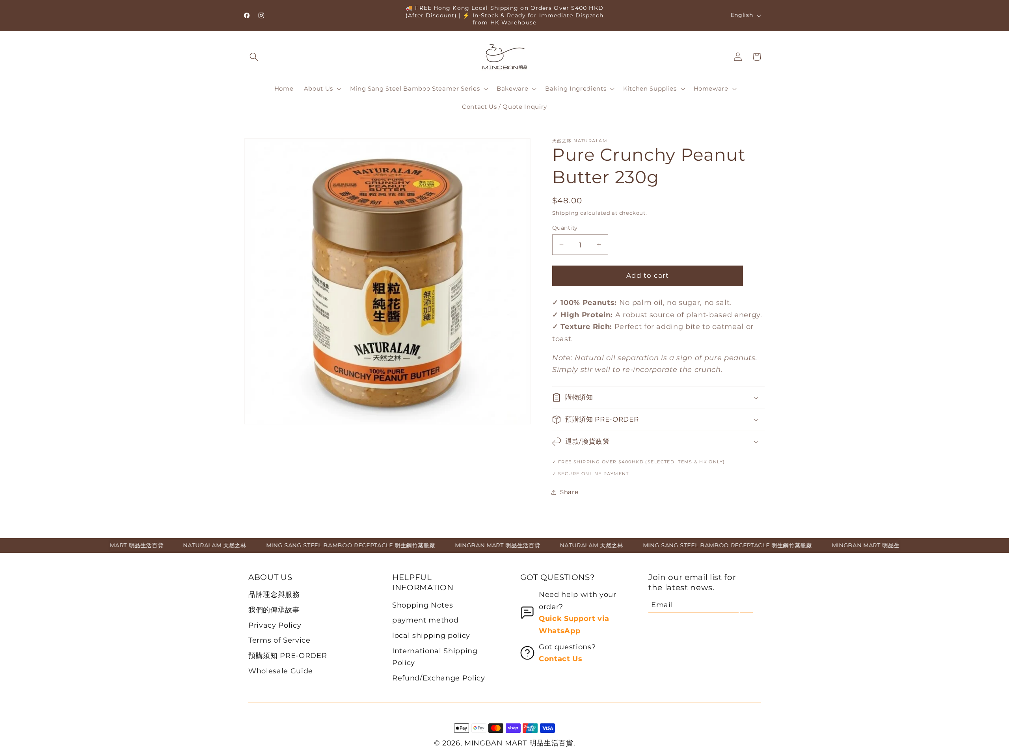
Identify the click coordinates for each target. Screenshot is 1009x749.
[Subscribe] (746, 605)
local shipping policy (431, 635)
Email (662, 604)
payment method (425, 620)
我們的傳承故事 (274, 610)
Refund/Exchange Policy (438, 678)
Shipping (565, 213)
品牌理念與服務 (274, 594)
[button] (253, 56)
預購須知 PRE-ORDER (287, 655)
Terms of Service (279, 640)
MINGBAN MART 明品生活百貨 (518, 743)
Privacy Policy (274, 625)
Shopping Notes (422, 605)
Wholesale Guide (280, 671)
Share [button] (569, 492)
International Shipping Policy (435, 657)
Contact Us (561, 658)
